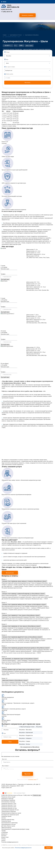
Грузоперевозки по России (8, 824)
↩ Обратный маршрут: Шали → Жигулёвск (30, 726)
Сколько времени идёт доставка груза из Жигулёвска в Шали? (21, 669)
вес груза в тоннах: (10, 66)
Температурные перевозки (8, 811)
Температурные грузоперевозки (11, 229)
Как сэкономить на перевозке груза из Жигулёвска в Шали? (20, 658)
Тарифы (3, 830)
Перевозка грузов (6, 821)
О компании (4, 832)
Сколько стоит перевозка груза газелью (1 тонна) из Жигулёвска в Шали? (24, 581)
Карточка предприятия (8, 697)
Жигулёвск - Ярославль (25, 729)
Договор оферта (6, 720)
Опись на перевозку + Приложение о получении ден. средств (18, 703)
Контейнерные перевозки (10, 223)
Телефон (3, 274)
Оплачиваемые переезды (8, 801)
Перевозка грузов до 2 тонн (8, 803)
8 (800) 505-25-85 (6, 9)
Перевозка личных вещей (8, 797)
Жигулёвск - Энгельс (24, 744)
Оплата (3, 840)
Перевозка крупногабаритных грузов (11, 813)
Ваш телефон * (5, 765)
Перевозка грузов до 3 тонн (8, 805)
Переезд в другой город (7, 819)
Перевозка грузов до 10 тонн (9, 808)
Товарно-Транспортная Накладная (11, 714)
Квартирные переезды (7, 798)
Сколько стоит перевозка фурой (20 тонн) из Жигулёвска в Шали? (22, 637)
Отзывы (3, 838)
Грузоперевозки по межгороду (9, 822)
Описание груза (5, 269)
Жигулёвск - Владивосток (26, 735)
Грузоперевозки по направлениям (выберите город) (15, 829)
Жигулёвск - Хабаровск (25, 738)
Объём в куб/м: (9, 74)
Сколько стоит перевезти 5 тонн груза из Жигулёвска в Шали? (21, 615)
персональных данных (32, 779)
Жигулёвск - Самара (24, 741)
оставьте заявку (12, 126)
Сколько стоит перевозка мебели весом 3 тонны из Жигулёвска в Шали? (24, 604)
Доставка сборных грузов (8, 826)
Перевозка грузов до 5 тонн (8, 806)
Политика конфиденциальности (9, 842)
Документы (4, 834)
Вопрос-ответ (5, 837)
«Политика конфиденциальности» (23, 847)
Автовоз (3, 818)
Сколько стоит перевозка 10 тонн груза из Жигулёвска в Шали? (21, 626)
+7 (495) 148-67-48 (6, 11)
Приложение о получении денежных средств (14, 708)
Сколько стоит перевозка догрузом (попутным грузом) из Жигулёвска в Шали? (25, 648)
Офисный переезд (6, 827)
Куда (7, 59)
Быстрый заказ (10, 572)
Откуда (7, 52)
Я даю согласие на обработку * (27, 779)
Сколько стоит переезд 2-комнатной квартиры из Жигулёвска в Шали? (23, 593)
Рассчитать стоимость (27, 15)
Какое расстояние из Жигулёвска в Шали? (15, 680)
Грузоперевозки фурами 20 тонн (10, 809)
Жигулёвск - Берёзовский (26, 732)
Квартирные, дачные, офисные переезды (14, 214)
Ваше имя (4, 759)
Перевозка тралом (6, 816)
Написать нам (37, 795)
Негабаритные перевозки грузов (10, 814)
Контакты (3, 835)
